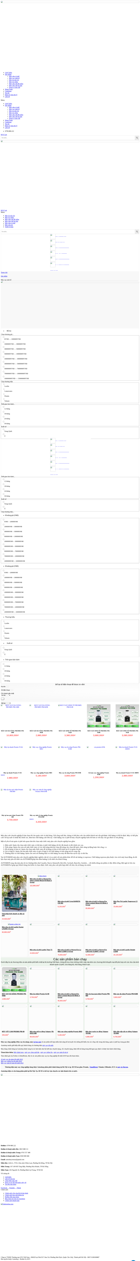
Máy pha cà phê (14, 76)
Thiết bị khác (9, 227)
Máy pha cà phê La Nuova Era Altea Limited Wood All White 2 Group (97, 903)
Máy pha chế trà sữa (15, 85)
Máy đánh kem (18, 1052)
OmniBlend (94, 1067)
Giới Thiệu (8, 72)
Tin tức (7, 93)
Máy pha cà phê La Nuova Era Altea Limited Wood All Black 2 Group (41, 880)
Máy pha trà (9, 225)
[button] (70, 100)
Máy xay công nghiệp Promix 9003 (70, 1031)
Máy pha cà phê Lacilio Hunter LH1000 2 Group (13, 928)
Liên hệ (7, 97)
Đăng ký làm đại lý (11, 95)
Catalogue (8, 91)
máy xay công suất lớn (32, 1052)
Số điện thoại (5, 690)
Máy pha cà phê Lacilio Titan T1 (41, 950)
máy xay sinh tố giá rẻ (61, 1052)
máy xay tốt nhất (47, 1045)
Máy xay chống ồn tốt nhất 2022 (11, 1061)
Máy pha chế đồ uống (16, 84)
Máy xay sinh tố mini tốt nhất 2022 (12, 1063)
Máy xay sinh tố (14, 78)
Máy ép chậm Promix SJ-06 (39, 994)
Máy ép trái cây (14, 80)
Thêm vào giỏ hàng (12, 739)
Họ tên (3, 686)
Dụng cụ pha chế (14, 87)
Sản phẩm (8, 74)
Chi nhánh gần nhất (7, 693)
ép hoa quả (37, 1042)
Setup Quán (9, 89)
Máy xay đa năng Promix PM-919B (125, 994)
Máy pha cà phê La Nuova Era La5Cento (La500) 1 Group (96, 950)
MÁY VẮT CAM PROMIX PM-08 (13, 1031)
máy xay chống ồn (46, 1052)
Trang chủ (4, 272)
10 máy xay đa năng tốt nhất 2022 (12, 1059)
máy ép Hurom (122, 1067)
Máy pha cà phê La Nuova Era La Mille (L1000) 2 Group (69, 950)
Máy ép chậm (13, 82)
